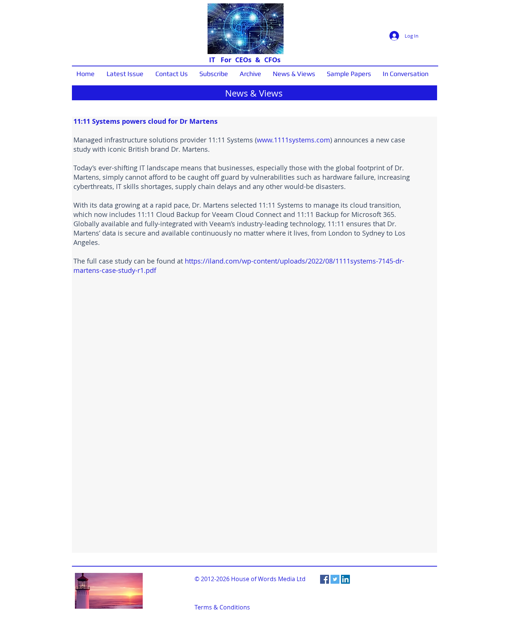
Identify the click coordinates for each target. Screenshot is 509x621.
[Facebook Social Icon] (324, 579)
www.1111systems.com (293, 139)
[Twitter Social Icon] (335, 579)
